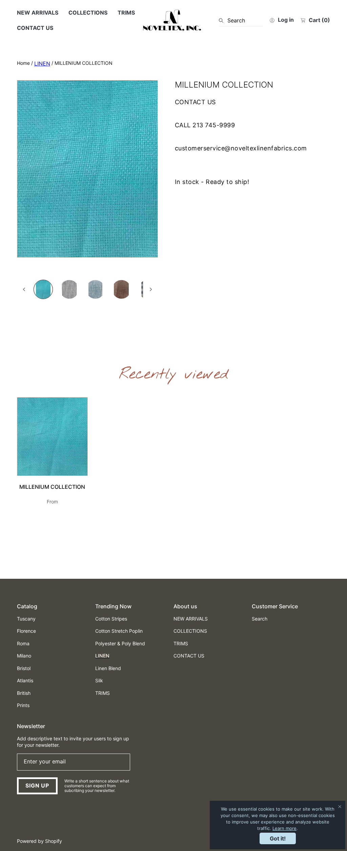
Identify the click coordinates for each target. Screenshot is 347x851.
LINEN (42, 63)
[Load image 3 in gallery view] (95, 289)
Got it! (278, 838)
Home (23, 63)
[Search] (223, 20)
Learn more (284, 828)
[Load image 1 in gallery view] (43, 289)
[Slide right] (150, 289)
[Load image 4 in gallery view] (121, 289)
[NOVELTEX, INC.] (173, 20)
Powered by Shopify (39, 841)
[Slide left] (24, 289)
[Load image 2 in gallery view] (69, 289)
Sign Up (37, 785)
